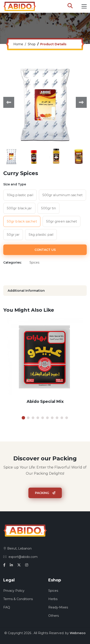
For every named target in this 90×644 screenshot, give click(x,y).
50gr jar (13, 234)
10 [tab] (66, 417)
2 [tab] (28, 417)
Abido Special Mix (45, 401)
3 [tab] (33, 417)
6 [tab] (47, 417)
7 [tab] (52, 417)
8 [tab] (57, 417)
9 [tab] (62, 417)
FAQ (6, 607)
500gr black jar (19, 208)
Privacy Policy (13, 591)
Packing (42, 493)
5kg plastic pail (41, 234)
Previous (8, 102)
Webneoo (78, 633)
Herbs (52, 599)
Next (81, 102)
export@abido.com (23, 557)
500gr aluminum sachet (62, 195)
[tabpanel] (45, 364)
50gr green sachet (61, 221)
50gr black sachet (22, 221)
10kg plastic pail (20, 195)
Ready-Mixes (58, 607)
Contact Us (45, 250)
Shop (32, 44)
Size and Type (14, 184)
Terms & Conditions (18, 599)
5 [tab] (42, 417)
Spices (53, 591)
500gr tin (48, 208)
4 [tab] (37, 417)
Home (18, 44)
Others (53, 616)
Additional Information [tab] (26, 291)
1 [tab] (23, 418)
